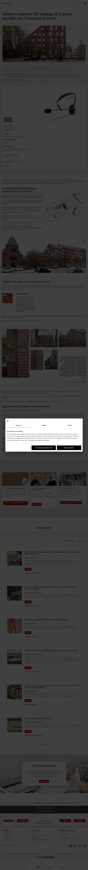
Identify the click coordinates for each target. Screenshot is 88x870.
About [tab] (70, 425)
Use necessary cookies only (43, 447)
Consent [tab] (18, 425)
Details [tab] (44, 425)
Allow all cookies (69, 447)
